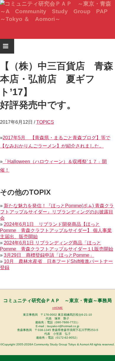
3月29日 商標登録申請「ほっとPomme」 (49, 255)
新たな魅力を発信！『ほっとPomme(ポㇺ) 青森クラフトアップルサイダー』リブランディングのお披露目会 (57, 212)
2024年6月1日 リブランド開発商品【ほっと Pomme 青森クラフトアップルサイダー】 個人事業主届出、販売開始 (56, 230)
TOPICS (45, 122)
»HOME (57, 307)
